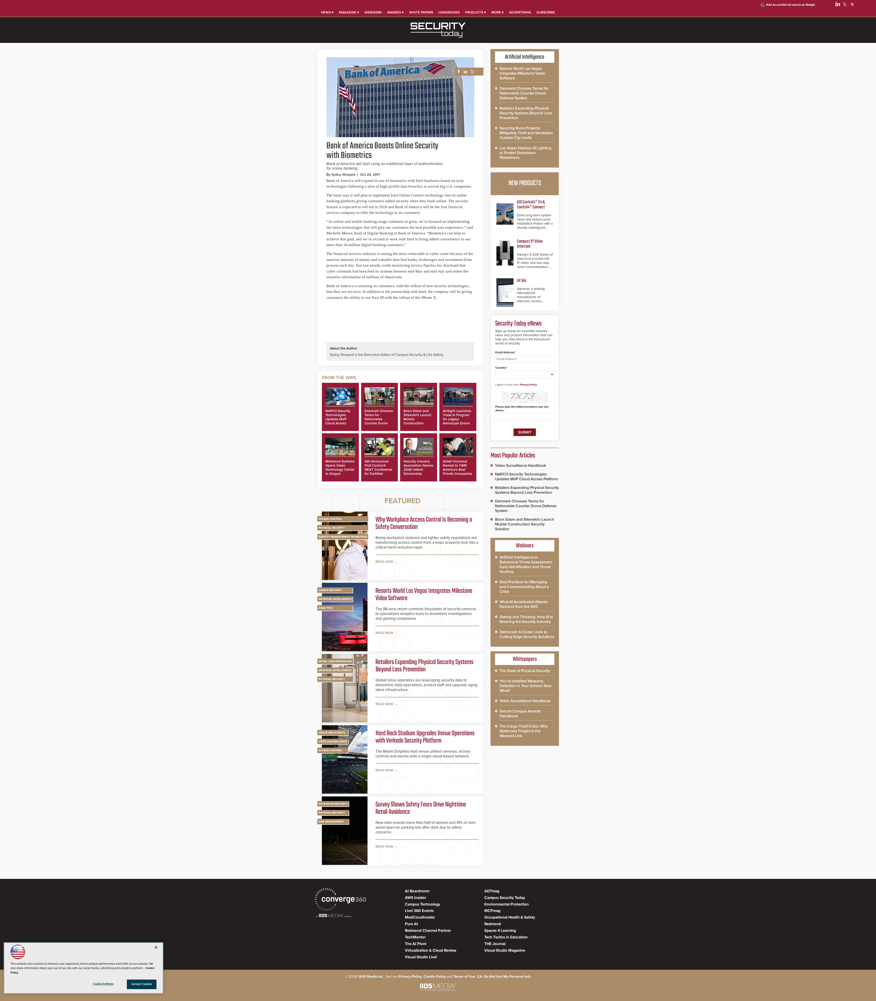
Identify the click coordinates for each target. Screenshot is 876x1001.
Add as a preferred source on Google (790, 5)
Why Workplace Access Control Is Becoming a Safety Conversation (423, 523)
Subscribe (546, 12)
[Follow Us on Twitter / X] (845, 5)
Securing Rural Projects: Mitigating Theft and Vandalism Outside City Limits (526, 133)
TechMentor (415, 937)
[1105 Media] (333, 916)
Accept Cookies (141, 984)
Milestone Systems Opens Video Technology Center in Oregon (340, 467)
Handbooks (449, 12)
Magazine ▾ (349, 12)
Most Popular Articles (512, 455)
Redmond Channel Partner (428, 930)
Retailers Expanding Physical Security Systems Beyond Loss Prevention (424, 666)
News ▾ (327, 12)
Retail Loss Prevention (335, 661)
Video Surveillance (332, 741)
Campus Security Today (504, 897)
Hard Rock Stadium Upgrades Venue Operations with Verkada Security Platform (424, 737)
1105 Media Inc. (371, 976)
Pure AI (411, 924)
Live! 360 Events (419, 910)
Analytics (325, 608)
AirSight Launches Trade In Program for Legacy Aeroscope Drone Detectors (457, 419)
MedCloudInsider (420, 917)
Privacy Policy (528, 384)
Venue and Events (331, 732)
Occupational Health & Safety (509, 917)
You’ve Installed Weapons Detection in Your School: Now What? (526, 686)
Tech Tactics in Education (506, 937)
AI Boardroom (417, 891)
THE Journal (495, 943)
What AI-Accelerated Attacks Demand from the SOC (524, 604)
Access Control (330, 518)
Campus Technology (422, 904)
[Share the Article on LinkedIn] (464, 72)
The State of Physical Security (525, 670)
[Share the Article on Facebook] (457, 72)
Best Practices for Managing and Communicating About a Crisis (524, 587)
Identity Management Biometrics (342, 536)
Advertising (520, 12)
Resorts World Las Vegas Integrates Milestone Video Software (423, 594)
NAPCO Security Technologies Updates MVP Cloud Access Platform (337, 419)
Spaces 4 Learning (500, 930)
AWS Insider (415, 897)
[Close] (156, 947)
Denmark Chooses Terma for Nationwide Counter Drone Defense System (379, 419)
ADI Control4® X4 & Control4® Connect (531, 205)
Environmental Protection (506, 904)
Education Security (333, 803)
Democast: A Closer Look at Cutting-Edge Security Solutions (527, 634)
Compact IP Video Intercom (530, 244)
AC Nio (521, 280)
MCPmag (492, 910)
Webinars (373, 12)
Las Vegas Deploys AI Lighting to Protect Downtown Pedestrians (525, 153)
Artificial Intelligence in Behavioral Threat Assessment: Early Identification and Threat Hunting (526, 564)
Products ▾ (475, 12)
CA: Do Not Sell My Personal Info (504, 976)
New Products (524, 183)
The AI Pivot (415, 943)
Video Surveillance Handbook (520, 465)
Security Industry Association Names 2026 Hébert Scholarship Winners (418, 469)
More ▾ (497, 12)
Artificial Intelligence (335, 599)
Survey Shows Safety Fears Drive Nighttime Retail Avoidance (420, 808)
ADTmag (491, 891)
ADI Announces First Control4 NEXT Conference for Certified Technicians (378, 469)
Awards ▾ (395, 12)
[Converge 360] (340, 900)
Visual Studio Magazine (504, 950)
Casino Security (330, 590)
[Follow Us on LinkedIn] (837, 5)
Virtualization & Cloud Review (430, 950)
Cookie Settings (103, 984)
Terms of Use (464, 976)
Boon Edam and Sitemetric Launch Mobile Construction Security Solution (524, 524)
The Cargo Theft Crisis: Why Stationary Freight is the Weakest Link (524, 731)
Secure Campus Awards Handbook (520, 713)
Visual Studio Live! (421, 957)
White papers (421, 12)
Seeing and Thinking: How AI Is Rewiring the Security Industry (526, 619)
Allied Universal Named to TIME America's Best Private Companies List (457, 469)
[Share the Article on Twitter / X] (471, 72)
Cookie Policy (434, 976)
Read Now (384, 562)
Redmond (492, 924)
